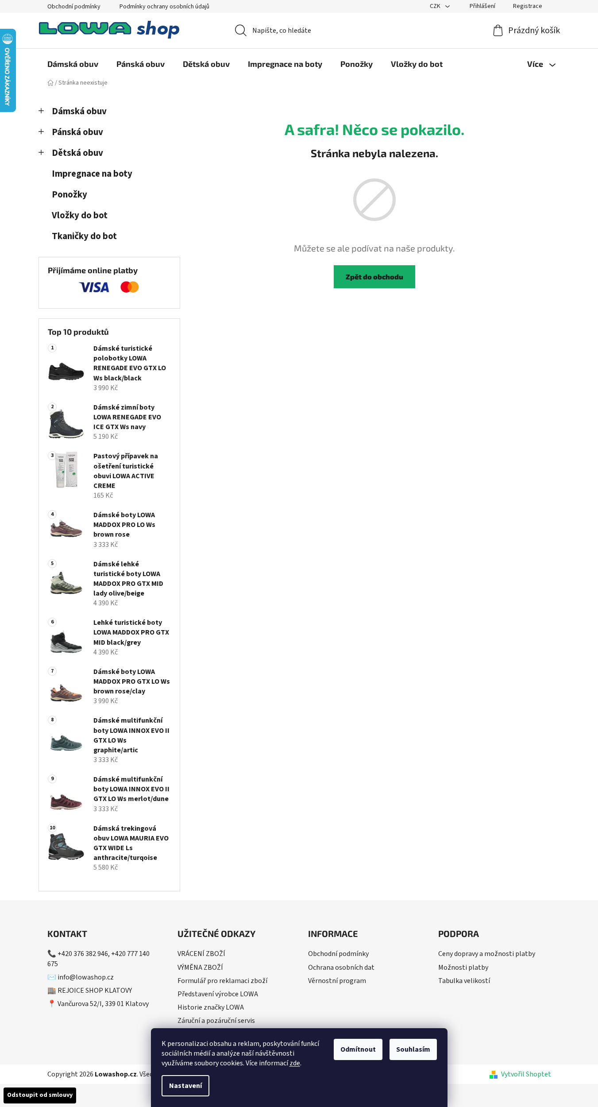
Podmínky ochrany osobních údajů (164, 6)
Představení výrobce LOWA (217, 994)
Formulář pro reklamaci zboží (222, 981)
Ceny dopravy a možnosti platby (486, 954)
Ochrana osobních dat (341, 967)
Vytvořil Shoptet (526, 1074)
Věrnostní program (337, 981)
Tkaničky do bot (84, 236)
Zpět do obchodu (374, 276)
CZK (436, 6)
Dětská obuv (77, 153)
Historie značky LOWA (210, 1007)
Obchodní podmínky (73, 6)
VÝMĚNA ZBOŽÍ (200, 967)
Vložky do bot (80, 215)
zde (294, 1063)
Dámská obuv (79, 111)
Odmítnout (358, 1049)
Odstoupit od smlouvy (40, 1095)
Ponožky (69, 194)
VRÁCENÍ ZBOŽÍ (201, 954)
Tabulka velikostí (464, 981)
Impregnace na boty (92, 173)
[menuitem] (73, 64)
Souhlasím (413, 1049)
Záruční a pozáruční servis (216, 1021)
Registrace (527, 6)
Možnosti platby (463, 967)
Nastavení (185, 1086)
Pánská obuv (77, 132)
